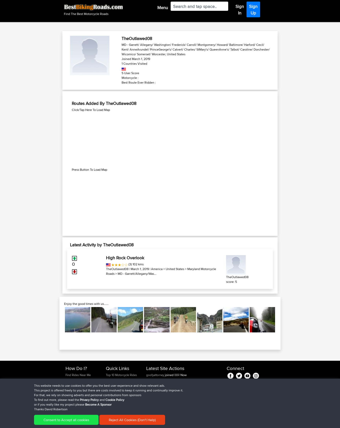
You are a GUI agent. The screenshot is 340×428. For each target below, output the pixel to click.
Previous (59, 320)
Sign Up (253, 9)
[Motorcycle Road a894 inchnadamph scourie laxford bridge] (77, 319)
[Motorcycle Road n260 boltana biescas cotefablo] (209, 319)
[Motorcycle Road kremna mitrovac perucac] (104, 319)
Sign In (240, 9)
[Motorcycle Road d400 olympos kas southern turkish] (183, 319)
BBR (177, 375)
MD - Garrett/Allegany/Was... (137, 273)
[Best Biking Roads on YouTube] (247, 375)
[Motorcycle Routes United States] (124, 68)
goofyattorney (155, 375)
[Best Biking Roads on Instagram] (256, 375)
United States (175, 269)
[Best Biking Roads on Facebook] (230, 375)
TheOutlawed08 (117, 269)
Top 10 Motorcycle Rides (121, 375)
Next (281, 320)
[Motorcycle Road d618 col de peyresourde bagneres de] (130, 319)
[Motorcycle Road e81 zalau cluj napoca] (262, 319)
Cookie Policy (114, 400)
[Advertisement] (170, 139)
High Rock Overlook (125, 258)
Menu (162, 7)
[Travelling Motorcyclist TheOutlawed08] (236, 264)
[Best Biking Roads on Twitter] (239, 375)
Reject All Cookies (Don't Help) (132, 419)
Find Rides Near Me (78, 375)
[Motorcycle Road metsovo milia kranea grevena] (236, 319)
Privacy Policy (89, 400)
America (157, 269)
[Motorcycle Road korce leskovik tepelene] (156, 319)
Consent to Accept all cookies (66, 419)
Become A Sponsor (98, 404)
